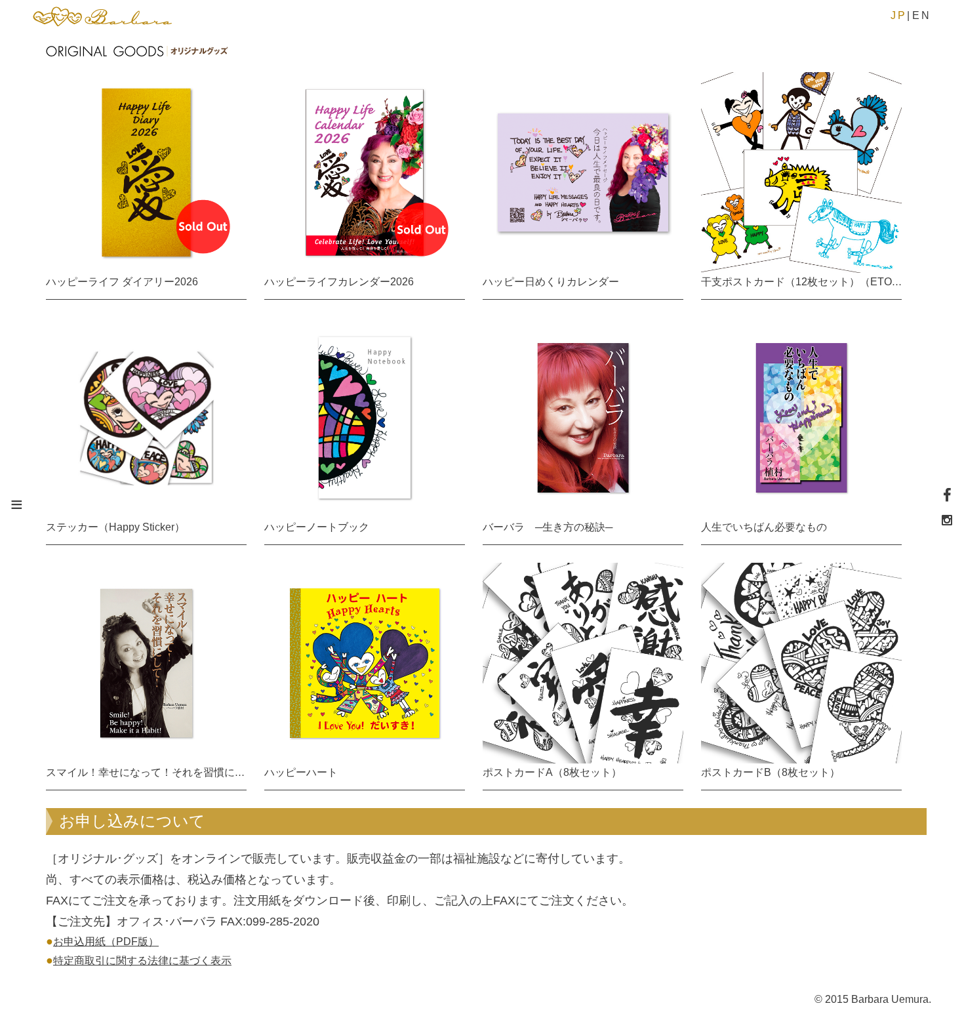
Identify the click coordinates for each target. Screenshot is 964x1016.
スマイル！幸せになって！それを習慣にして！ (156, 772)
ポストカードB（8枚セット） (770, 772)
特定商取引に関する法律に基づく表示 (142, 960)
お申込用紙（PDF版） (106, 941)
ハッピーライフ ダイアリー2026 (122, 281)
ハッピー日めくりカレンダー (551, 281)
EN (921, 15)
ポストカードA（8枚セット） (552, 772)
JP (899, 15)
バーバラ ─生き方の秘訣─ (548, 527)
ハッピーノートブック (316, 527)
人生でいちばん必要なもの (764, 527)
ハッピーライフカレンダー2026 (339, 281)
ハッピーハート (301, 772)
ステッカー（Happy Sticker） (115, 527)
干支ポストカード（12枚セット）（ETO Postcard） (823, 281)
